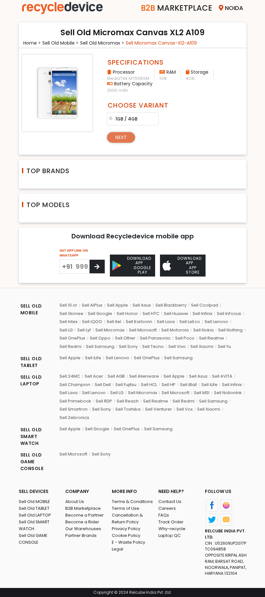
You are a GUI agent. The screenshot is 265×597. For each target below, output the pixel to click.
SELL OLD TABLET (31, 362)
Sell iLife (93, 358)
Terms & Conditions (132, 501)
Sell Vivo (177, 346)
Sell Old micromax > (102, 43)
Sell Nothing (230, 330)
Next (121, 137)
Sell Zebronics (74, 417)
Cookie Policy (126, 535)
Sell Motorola (175, 330)
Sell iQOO (92, 322)
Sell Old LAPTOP (35, 515)
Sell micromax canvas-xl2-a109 (161, 43)
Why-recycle (172, 529)
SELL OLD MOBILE (31, 309)
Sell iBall (188, 385)
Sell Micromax (109, 330)
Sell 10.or (68, 305)
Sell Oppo (100, 338)
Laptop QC (169, 535)
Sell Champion (74, 385)
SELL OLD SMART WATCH (31, 436)
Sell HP (168, 385)
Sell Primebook (75, 401)
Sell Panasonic (155, 338)
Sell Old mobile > (60, 43)
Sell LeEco (189, 322)
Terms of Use (125, 508)
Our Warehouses (83, 529)
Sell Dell (103, 385)
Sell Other (125, 338)
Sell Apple (117, 305)
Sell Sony (128, 346)
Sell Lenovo (216, 322)
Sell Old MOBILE (34, 501)
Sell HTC (151, 313)
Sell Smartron (73, 409)
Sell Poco (185, 338)
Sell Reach (128, 401)
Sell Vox (184, 409)
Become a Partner (84, 515)
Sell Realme (211, 338)
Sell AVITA (222, 376)
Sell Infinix (202, 313)
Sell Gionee (71, 313)
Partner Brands (81, 535)
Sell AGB (116, 376)
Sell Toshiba (128, 409)
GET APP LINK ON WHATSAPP (73, 253)
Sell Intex (68, 322)
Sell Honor (127, 313)
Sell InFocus (229, 313)
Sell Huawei (176, 313)
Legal (117, 549)
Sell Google (100, 313)
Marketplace (176, 8)
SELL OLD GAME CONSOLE (32, 462)
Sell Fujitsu (125, 385)
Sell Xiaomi (201, 346)
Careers (167, 508)
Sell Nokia (203, 330)
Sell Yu (224, 346)
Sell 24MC (69, 376)
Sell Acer (94, 376)
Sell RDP (104, 401)
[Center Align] (97, 266)
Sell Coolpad (204, 305)
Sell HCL (149, 385)
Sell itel (114, 322)
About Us (74, 501)
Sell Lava (166, 322)
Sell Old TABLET (34, 508)
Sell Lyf (84, 330)
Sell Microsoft (143, 330)
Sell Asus (141, 305)
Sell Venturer (158, 409)
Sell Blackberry (170, 305)
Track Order (171, 522)
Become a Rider (82, 522)
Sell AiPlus (92, 305)
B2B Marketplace (83, 508)
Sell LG (66, 330)
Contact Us (169, 501)
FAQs (163, 515)
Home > (32, 43)
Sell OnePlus (72, 338)
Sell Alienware (144, 376)
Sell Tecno (153, 346)
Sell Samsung (100, 346)
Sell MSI (201, 393)
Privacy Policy (126, 529)
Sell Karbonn (139, 322)
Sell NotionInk (228, 393)
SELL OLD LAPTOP (31, 380)
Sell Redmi (70, 346)
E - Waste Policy (128, 542)
